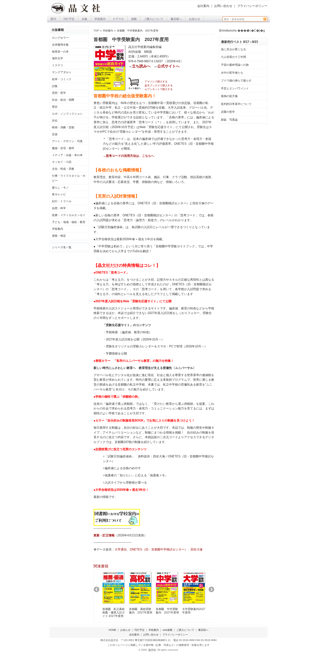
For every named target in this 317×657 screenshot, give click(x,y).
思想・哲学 (59, 92)
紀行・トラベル (61, 201)
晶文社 (152, 649)
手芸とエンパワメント (235, 88)
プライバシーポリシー (252, 6)
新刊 (53, 19)
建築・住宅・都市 (63, 148)
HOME (112, 630)
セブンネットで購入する (159, 89)
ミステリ (57, 65)
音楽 (55, 134)
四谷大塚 (197, 549)
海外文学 (57, 58)
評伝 (55, 120)
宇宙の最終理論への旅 (235, 64)
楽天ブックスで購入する (159, 85)
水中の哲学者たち (232, 72)
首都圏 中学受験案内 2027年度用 (137, 30)
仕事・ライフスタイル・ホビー (68, 178)
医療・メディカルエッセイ (68, 215)
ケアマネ (118, 19)
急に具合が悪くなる (233, 49)
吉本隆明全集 (60, 44)
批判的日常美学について (236, 104)
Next (213, 591)
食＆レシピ (59, 194)
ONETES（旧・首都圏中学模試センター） (159, 549)
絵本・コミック (61, 79)
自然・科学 (59, 208)
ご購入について (153, 19)
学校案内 (100, 19)
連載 (134, 19)
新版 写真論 (229, 119)
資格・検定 (59, 235)
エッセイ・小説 (61, 161)
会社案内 (203, 6)
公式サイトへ (168, 66)
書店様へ (176, 19)
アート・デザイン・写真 (67, 141)
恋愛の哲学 (228, 111)
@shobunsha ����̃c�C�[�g (242, 30)
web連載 (167, 630)
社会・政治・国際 (63, 99)
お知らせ (194, 19)
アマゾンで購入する (156, 81)
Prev (98, 591)
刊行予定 (68, 19)
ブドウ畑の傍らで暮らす (236, 80)
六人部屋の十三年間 (233, 57)
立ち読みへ (141, 66)
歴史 (55, 106)
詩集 (55, 86)
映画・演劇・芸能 (63, 127)
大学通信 (121, 549)
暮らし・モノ (60, 187)
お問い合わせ (223, 6)
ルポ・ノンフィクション (67, 113)
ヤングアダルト (61, 72)
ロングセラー (60, 37)
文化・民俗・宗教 (63, 168)
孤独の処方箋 (229, 96)
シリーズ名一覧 (61, 247)
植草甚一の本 (60, 51)
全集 (84, 19)
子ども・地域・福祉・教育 (68, 222)
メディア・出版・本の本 (67, 155)
